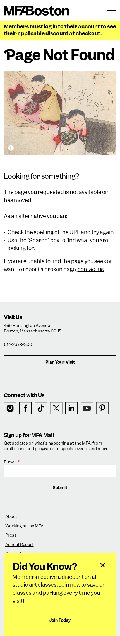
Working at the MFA (24, 526)
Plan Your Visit (60, 362)
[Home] (36, 10)
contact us (91, 269)
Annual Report (19, 544)
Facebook (25, 408)
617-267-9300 (18, 344)
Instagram (10, 408)
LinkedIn (71, 408)
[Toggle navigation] (111, 10)
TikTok (41, 408)
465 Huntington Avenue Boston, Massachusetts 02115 (32, 328)
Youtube (87, 408)
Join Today (60, 620)
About (11, 516)
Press (10, 535)
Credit (10, 148)
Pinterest (102, 408)
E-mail (10, 462)
